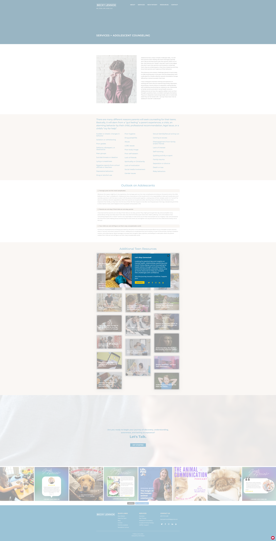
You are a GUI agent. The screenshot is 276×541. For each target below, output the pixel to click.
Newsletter (140, 282)
